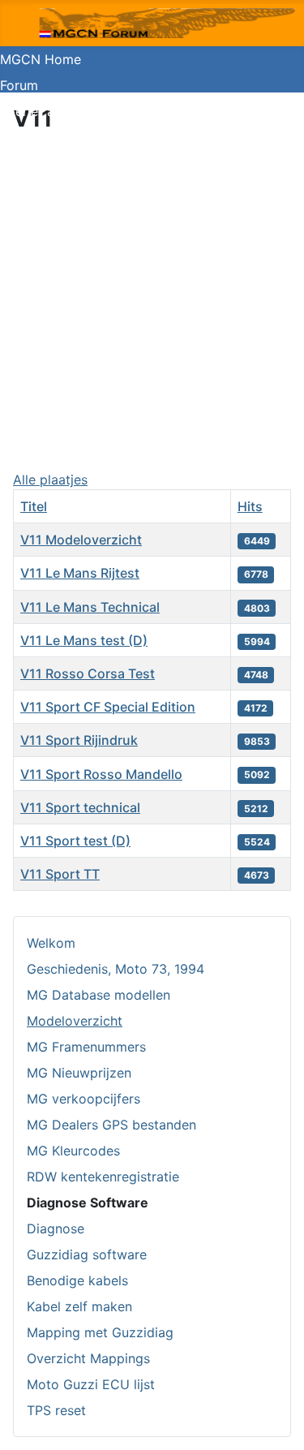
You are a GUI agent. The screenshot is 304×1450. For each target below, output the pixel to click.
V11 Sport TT (60, 874)
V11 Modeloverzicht (81, 539)
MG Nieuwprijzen (79, 1073)
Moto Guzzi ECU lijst (91, 1384)
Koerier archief (44, 111)
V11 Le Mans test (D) (84, 640)
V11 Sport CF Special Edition (107, 707)
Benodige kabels (77, 1280)
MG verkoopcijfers (83, 1099)
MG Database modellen (98, 995)
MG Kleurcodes (73, 1150)
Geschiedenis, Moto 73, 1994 (115, 969)
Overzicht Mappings (88, 1358)
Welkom (51, 943)
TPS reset (56, 1410)
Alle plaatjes (50, 479)
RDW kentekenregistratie (103, 1176)
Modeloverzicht (74, 1021)
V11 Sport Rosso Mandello (101, 774)
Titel (33, 506)
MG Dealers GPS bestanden (111, 1125)
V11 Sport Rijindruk (79, 740)
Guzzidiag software (87, 1254)
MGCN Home (40, 59)
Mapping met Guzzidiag (100, 1332)
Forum (19, 85)
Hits (250, 506)
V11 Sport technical (80, 807)
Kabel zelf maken (79, 1306)
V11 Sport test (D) (75, 841)
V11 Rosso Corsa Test (87, 673)
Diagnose (55, 1228)
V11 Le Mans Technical (90, 607)
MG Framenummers (86, 1047)
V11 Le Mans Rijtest (79, 573)
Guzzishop (32, 137)
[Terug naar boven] (275, 1420)
